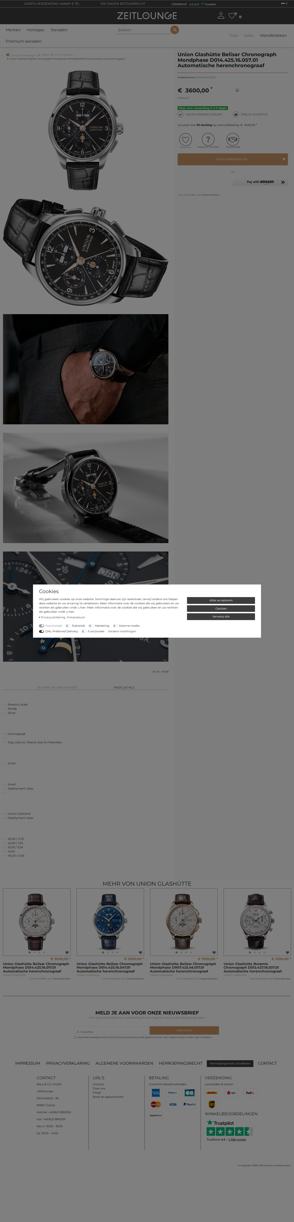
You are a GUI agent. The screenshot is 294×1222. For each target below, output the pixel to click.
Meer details (124, 687)
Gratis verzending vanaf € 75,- (51, 4)
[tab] (57, 686)
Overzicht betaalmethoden (167, 1084)
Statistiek (78, 625)
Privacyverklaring (68, 1063)
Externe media (129, 625)
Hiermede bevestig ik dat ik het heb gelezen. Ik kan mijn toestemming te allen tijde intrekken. (145, 1037)
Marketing (102, 625)
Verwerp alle (221, 616)
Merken (13, 29)
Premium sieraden (24, 41)
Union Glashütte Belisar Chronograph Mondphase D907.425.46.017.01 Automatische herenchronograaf (183, 967)
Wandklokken (273, 35)
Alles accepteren (221, 600)
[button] (260, 183)
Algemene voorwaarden (124, 1063)
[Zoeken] (174, 30)
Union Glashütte (63, 54)
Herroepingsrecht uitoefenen (230, 1063)
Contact (267, 1063)
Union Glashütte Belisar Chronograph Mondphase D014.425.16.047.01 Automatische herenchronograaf (110, 967)
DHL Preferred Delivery (61, 631)
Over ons (99, 1088)
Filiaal (97, 1092)
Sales (249, 35)
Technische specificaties (57, 687)
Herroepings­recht (180, 1063)
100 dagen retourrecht (122, 4)
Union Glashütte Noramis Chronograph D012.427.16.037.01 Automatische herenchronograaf (253, 967)
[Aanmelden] (220, 15)
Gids (233, 35)
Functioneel (53, 625)
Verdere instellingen (122, 631)
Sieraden (59, 29)
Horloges (35, 29)
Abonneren (184, 1030)
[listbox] (36, 922)
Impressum (27, 1063)
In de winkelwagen (231, 159)
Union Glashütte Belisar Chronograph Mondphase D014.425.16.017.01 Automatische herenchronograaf (36, 967)
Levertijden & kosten (219, 1084)
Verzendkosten (211, 194)
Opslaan (221, 608)
